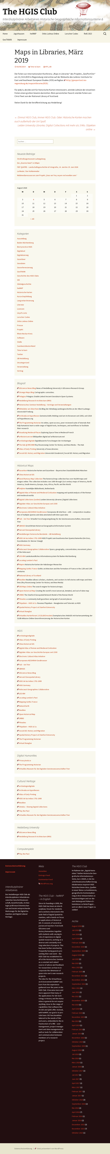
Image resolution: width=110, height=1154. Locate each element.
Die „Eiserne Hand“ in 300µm (28, 163)
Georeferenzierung (25, 267)
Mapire (22, 564)
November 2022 (78, 980)
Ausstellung (22, 238)
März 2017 (76, 1087)
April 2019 (76, 1025)
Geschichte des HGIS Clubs (28, 276)
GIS (18, 280)
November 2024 (78, 976)
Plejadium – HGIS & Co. (28, 603)
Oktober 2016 (77, 1100)
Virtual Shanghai (25, 611)
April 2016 (76, 1112)
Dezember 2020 (78, 1000)
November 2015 (78, 1128)
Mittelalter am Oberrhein (29, 409)
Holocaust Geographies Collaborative (34, 549)
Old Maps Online (25, 586)
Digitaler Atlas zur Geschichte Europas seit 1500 (38, 503)
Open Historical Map (27, 591)
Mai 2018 (75, 1058)
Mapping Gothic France (28, 568)
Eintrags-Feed (44, 875)
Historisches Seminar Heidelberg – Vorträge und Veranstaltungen (45, 405)
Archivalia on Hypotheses (29, 416)
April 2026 (76, 938)
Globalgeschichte (24, 284)
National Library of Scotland (30, 575)
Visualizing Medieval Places (30, 432)
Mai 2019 (75, 1021)
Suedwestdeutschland (26, 346)
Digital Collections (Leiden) (29, 499)
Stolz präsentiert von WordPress (50, 1148)
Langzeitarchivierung (25, 300)
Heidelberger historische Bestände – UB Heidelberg (40, 534)
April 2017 (76, 1083)
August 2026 (77, 926)
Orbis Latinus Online (50, 33)
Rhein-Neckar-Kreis (24, 333)
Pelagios (22, 396)
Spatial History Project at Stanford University (37, 607)
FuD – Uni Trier (24, 519)
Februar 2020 (77, 1013)
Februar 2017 (77, 1091)
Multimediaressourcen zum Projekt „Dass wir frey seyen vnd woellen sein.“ (47, 175)
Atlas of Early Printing (27, 449)
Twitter (20, 354)
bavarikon (23, 470)
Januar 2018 (76, 1066)
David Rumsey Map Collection (31, 479)
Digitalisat (21, 251)
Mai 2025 (75, 963)
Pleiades (22, 599)
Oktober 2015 (77, 1133)
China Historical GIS (26, 474)
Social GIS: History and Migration (32, 453)
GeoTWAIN (7, 39)
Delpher (22, 488)
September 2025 (78, 951)
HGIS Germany (24, 545)
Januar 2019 (76, 1033)
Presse (20, 325)
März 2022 (76, 988)
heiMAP (33, 33)
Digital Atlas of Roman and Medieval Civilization (37, 492)
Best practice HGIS (24, 247)
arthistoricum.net (26, 436)
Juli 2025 (75, 959)
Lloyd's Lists (22, 313)
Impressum (22, 39)
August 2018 (77, 1050)
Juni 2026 (75, 934)
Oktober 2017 (77, 1071)
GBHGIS (22, 526)
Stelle (19, 342)
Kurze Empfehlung (24, 296)
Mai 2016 (75, 1108)
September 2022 (78, 984)
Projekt (20, 329)
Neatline (22, 579)
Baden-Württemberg (25, 242)
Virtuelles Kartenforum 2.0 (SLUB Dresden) (36, 615)
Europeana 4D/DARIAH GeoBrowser (33, 512)
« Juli (32, 219)
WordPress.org (47, 883)
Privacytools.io (25, 760)
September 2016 (78, 1104)
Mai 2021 (75, 996)
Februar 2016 (77, 1116)
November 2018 (78, 1038)
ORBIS (21, 595)
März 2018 (76, 1062)
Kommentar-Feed (46, 879)
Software (20, 338)
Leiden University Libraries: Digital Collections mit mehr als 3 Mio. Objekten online (57, 127)
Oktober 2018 (77, 1042)
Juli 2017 (75, 1075)
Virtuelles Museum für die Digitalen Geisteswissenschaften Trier (44, 769)
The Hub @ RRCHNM (27, 445)
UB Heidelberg (23, 358)
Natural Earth (24, 706)
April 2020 (76, 1009)
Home (5, 33)
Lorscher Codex (71, 33)
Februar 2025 (77, 971)
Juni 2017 (75, 1079)
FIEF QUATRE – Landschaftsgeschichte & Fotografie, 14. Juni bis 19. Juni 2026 (47, 167)
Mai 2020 (75, 1004)
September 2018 (78, 1046)
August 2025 (77, 955)
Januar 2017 (76, 1095)
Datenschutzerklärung (15, 866)
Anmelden (43, 871)
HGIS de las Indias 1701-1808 (30, 538)
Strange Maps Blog (26, 392)
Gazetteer (21, 259)
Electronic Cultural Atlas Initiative (32, 508)
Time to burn (35, 66)
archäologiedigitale (27, 441)
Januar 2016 (76, 1120)
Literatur (20, 305)
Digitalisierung (23, 255)
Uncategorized (23, 362)
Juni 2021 (75, 992)
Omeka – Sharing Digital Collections (33, 807)
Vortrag (20, 371)
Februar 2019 (77, 1029)
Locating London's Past (28, 560)
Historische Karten (24, 292)
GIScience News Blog (27, 388)
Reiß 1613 (88, 33)
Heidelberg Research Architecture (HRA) (35, 400)
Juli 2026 (75, 930)
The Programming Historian (30, 423)
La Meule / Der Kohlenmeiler (28, 171)
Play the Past (24, 811)
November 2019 (78, 1017)
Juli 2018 (75, 1054)
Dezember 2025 (78, 947)
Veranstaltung (22, 367)
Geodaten (21, 263)
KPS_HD (48, 66)
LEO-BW (22, 556)
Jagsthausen (18, 33)
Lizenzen (20, 309)
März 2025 (76, 967)
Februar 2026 (77, 942)
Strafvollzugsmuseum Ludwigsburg (31, 159)
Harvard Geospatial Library (29, 530)
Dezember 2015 (78, 1124)
